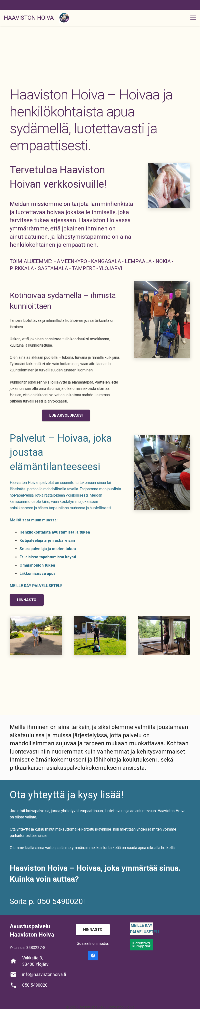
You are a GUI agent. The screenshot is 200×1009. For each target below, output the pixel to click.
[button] (193, 18)
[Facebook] (93, 955)
